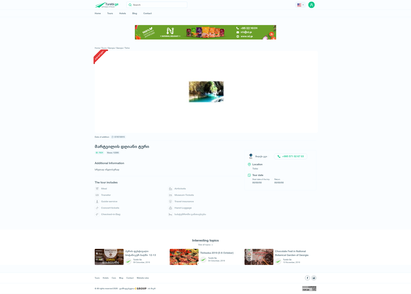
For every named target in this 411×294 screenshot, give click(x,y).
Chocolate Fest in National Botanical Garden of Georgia (291, 253)
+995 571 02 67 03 (293, 156)
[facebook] (307, 278)
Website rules (143, 278)
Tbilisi (127, 48)
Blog (134, 13)
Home (98, 13)
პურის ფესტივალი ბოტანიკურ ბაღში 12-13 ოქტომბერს (140, 253)
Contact (147, 13)
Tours (110, 13)
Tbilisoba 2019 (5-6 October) (216, 252)
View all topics (204, 245)
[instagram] (313, 278)
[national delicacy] (205, 32)
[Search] (130, 5)
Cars (114, 278)
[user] (311, 5)
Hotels (122, 13)
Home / (98, 48)
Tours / (104, 48)
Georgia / (112, 48)
